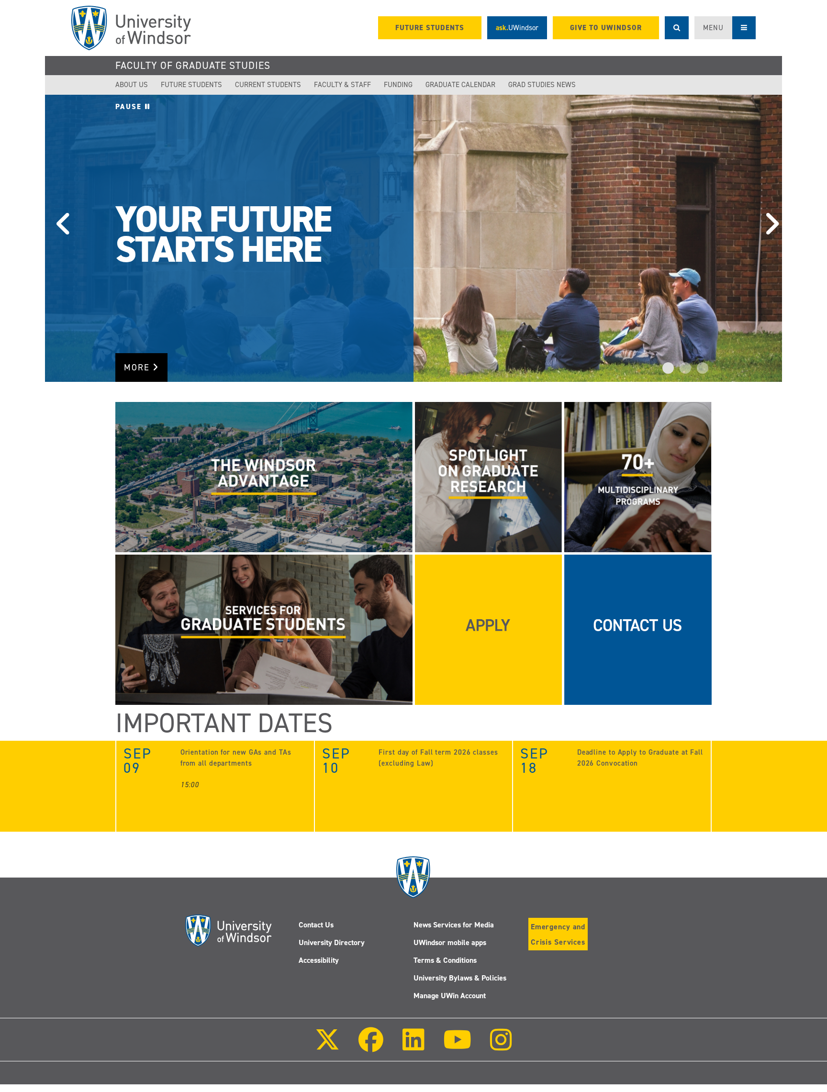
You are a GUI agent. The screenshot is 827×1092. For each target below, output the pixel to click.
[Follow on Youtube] (457, 1046)
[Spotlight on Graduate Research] (488, 476)
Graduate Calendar (460, 84)
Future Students (191, 84)
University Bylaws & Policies (460, 978)
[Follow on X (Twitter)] (327, 1046)
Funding (398, 84)
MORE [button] (138, 367)
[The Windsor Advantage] (263, 476)
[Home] (131, 28)
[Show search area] (677, 27)
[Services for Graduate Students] (263, 629)
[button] (59, 238)
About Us (131, 84)
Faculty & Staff (342, 84)
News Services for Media (454, 925)
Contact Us (316, 925)
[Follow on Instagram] (501, 1046)
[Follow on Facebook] (371, 1046)
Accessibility (319, 960)
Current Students (268, 84)
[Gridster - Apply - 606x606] (488, 629)
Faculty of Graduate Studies (192, 65)
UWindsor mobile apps (450, 942)
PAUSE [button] (130, 106)
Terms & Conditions (445, 960)
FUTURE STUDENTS (429, 28)
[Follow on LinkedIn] (413, 1046)
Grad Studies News (542, 84)
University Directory (332, 942)
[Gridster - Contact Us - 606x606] (638, 629)
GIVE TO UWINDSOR (606, 28)
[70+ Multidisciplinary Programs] (638, 476)
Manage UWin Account (450, 996)
